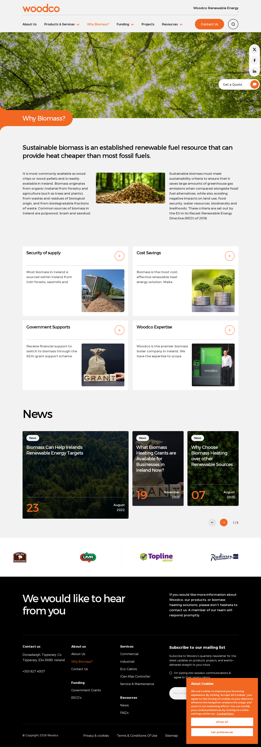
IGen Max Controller (135, 676)
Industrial (127, 661)
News (124, 705)
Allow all (222, 721)
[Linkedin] (254, 71)
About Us (30, 24)
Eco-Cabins (128, 669)
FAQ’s (124, 712)
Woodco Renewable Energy (215, 8)
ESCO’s (76, 697)
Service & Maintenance (137, 684)
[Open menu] (61, 24)
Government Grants (86, 690)
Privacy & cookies (96, 735)
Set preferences (222, 732)
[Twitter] (254, 49)
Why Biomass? (98, 24)
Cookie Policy (225, 713)
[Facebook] (254, 60)
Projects (148, 24)
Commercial (129, 654)
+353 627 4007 (34, 671)
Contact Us (209, 24)
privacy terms (201, 677)
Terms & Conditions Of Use (137, 735)
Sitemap (171, 735)
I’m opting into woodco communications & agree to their (202, 675)
